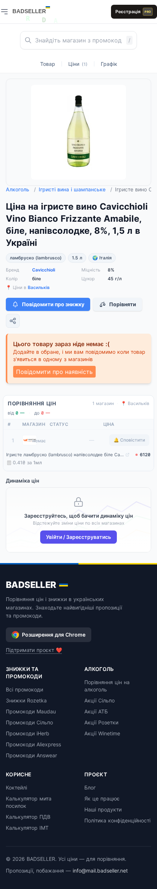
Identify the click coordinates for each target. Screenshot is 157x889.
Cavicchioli (43, 270)
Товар (47, 64)
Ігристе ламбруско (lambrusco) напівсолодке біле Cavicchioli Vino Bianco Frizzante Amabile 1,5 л (65, 454)
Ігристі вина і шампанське (75, 189)
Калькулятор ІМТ (27, 828)
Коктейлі (16, 787)
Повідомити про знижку (53, 304)
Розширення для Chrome (53, 634)
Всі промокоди (24, 689)
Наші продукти (103, 809)
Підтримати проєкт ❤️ (34, 650)
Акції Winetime (102, 733)
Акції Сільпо (99, 700)
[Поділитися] (13, 321)
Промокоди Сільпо (29, 722)
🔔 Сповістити (129, 440)
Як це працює (102, 798)
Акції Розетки (101, 722)
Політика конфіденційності (117, 820)
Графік (109, 64)
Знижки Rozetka (26, 700)
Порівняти (122, 304)
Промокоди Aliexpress (33, 744)
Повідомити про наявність (54, 371)
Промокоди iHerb (27, 733)
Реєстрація (133, 11)
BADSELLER (31, 584)
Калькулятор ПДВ (28, 817)
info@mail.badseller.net (100, 870)
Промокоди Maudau (31, 711)
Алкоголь (21, 189)
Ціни (78, 64)
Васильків (39, 287)
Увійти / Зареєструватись (78, 537)
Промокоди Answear (31, 755)
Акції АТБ (96, 711)
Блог (90, 787)
